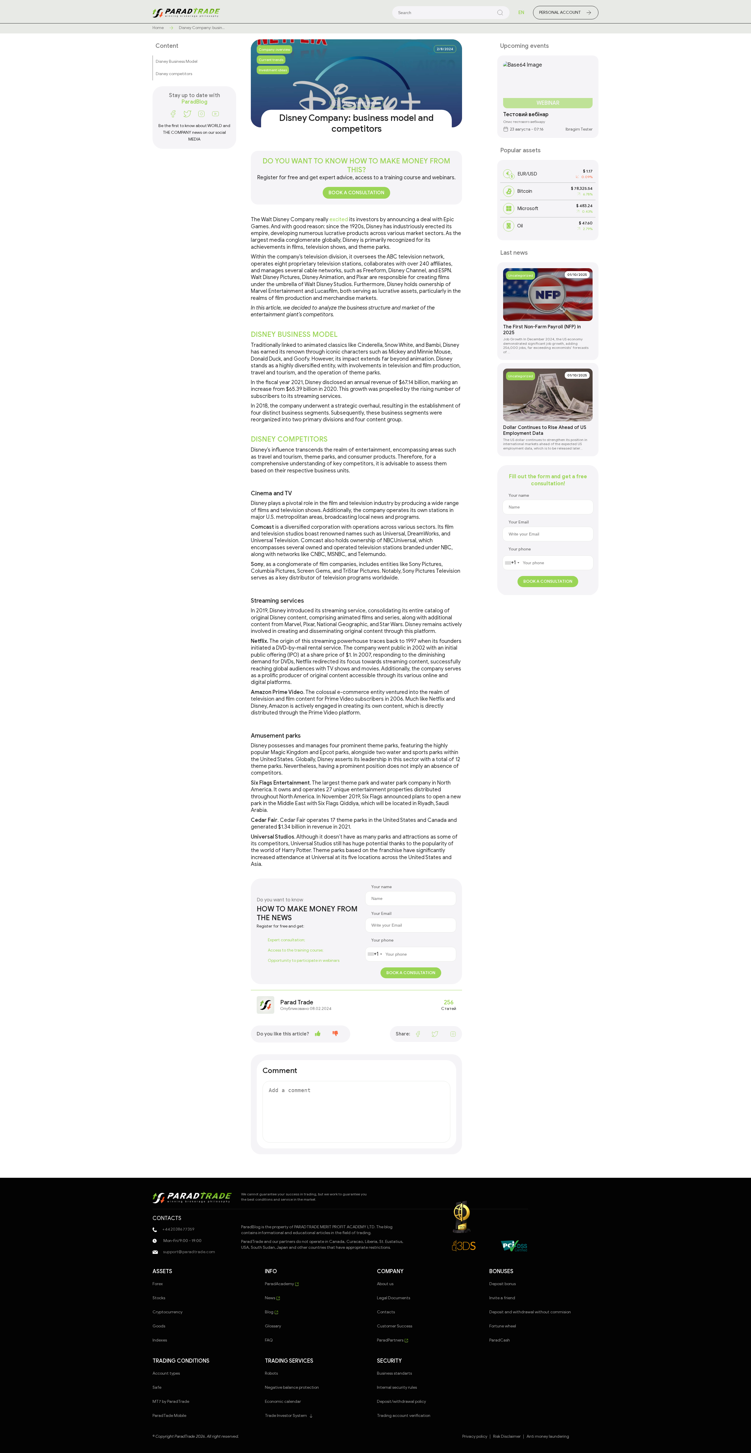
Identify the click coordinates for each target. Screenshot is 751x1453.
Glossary (273, 1326)
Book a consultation (356, 193)
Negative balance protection (292, 1387)
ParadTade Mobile (169, 1415)
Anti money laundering (548, 1437)
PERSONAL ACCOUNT (560, 12)
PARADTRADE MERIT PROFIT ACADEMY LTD (334, 1226)
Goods (159, 1326)
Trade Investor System (286, 1415)
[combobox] (375, 954)
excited (338, 219)
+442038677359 (178, 1229)
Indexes (160, 1340)
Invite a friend (502, 1297)
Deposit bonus (502, 1283)
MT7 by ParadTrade (171, 1401)
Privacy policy (474, 1437)
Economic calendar (283, 1401)
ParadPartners (390, 1340)
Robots (271, 1373)
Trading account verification (403, 1415)
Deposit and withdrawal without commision (530, 1312)
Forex (158, 1283)
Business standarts (394, 1373)
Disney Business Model (176, 61)
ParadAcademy (280, 1283)
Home (158, 28)
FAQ (269, 1340)
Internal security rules (397, 1387)
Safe (157, 1387)
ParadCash (499, 1340)
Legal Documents (393, 1297)
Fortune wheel (502, 1326)
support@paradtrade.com (188, 1251)
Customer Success (394, 1326)
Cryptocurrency (167, 1312)
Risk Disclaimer (507, 1437)
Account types (166, 1373)
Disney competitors (174, 73)
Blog (269, 1312)
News (270, 1297)
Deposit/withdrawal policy (401, 1401)
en (521, 13)
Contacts (386, 1312)
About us (385, 1283)
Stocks (159, 1297)
